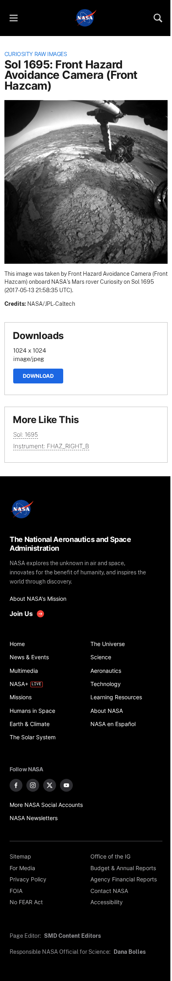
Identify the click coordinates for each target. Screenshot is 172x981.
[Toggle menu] (13, 18)
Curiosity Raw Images (35, 54)
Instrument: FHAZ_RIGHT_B (51, 446)
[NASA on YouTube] (66, 785)
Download (38, 376)
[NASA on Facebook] (16, 785)
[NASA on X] (49, 785)
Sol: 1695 (25, 434)
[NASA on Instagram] (32, 785)
